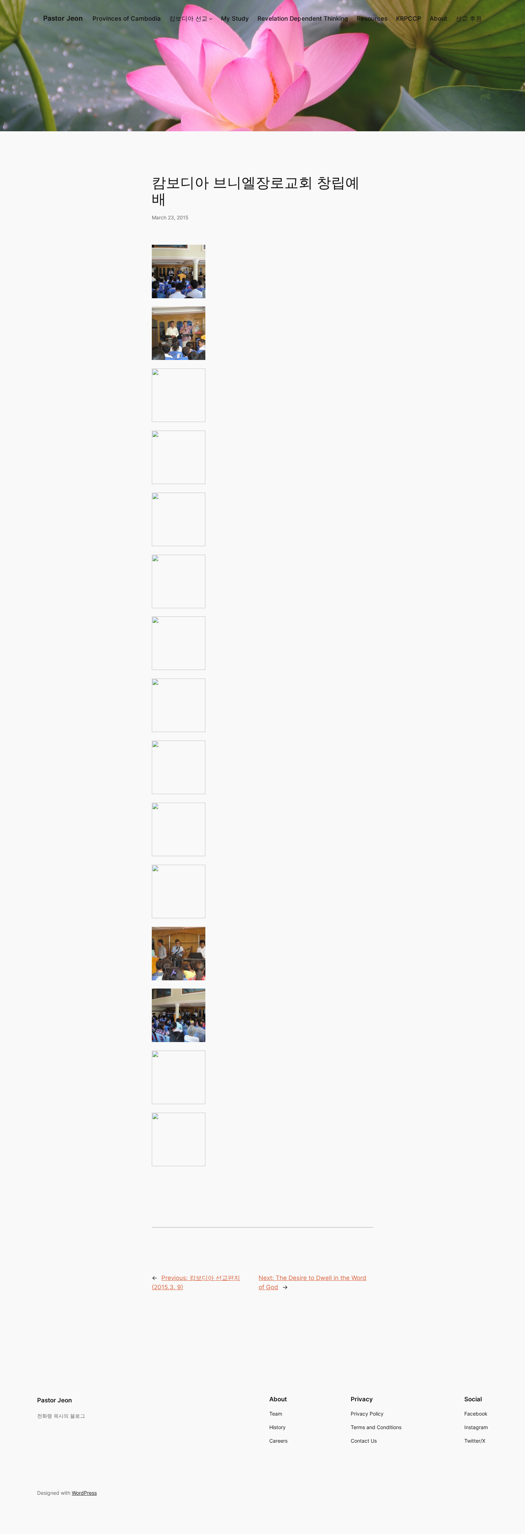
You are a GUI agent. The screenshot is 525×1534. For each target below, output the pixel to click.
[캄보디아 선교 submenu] (210, 18)
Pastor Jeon (63, 18)
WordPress (84, 1493)
